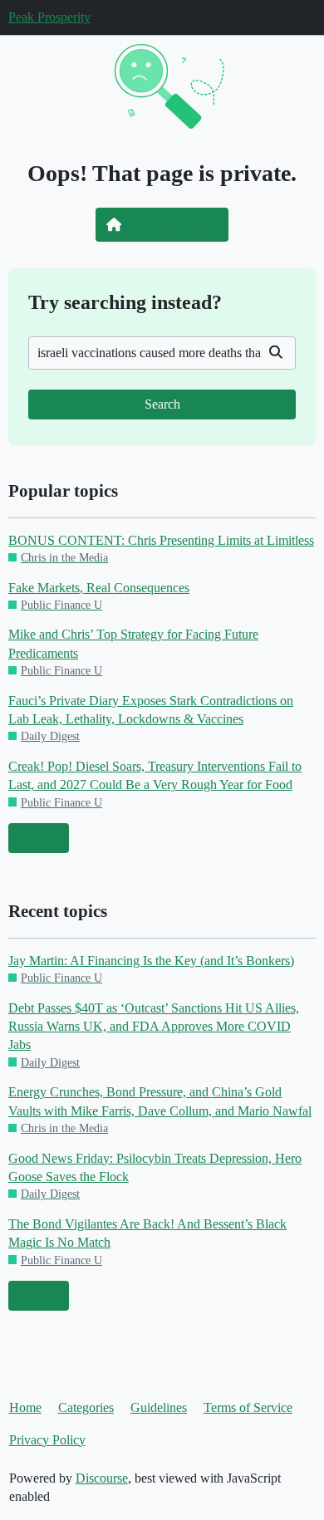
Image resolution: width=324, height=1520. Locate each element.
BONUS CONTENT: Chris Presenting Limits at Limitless (161, 540)
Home (25, 1407)
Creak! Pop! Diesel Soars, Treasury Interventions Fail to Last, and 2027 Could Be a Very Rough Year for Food (155, 775)
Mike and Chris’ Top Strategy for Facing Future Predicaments (133, 643)
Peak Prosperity (49, 17)
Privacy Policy (47, 1440)
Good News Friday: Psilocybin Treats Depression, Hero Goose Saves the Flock (155, 1167)
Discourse (102, 1478)
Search (162, 404)
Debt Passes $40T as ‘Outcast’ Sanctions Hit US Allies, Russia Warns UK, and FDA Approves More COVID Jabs (153, 1026)
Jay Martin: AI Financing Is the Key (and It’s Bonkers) (151, 961)
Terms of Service (248, 1407)
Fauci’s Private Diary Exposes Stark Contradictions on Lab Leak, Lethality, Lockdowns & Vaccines (150, 710)
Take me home (173, 224)
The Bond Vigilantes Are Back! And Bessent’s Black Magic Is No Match (147, 1233)
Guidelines (158, 1407)
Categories (86, 1407)
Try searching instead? (125, 302)
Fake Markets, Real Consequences (98, 588)
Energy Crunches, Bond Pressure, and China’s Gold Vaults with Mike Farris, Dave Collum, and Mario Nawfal (160, 1101)
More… (38, 838)
